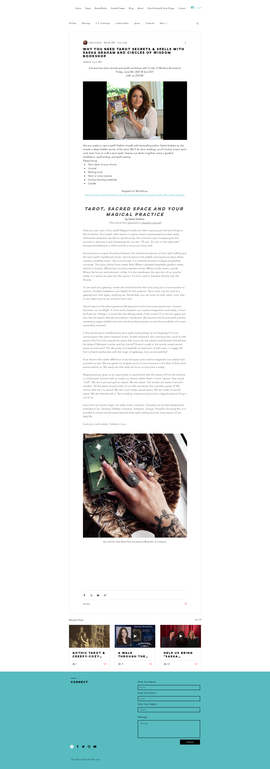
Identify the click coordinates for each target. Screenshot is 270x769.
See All (198, 619)
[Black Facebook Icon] (77, 746)
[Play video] (135, 110)
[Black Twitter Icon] (83, 746)
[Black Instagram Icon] (89, 746)
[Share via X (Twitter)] (91, 595)
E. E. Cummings (103, 23)
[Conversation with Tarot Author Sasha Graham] (89, 636)
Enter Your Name (147, 682)
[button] (197, 23)
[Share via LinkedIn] (98, 595)
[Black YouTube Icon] (95, 746)
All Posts (72, 23)
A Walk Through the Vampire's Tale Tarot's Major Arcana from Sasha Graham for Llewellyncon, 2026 (134, 654)
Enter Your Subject (147, 704)
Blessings (86, 23)
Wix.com (96, 759)
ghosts (137, 23)
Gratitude (150, 23)
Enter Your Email (146, 693)
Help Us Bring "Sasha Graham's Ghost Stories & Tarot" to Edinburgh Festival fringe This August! (180, 654)
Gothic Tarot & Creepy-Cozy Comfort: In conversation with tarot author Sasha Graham (88, 654)
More (162, 23)
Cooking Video (122, 23)
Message (142, 717)
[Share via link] (105, 595)
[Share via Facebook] (84, 595)
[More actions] (185, 42)
